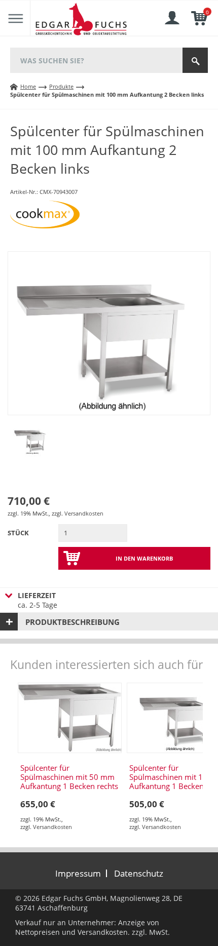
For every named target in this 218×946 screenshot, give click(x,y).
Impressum (78, 873)
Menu (15, 18)
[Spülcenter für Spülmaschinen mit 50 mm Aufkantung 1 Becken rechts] (70, 718)
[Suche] (195, 60)
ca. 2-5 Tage (37, 600)
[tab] (109, 621)
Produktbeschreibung (72, 622)
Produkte (61, 86)
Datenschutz (138, 873)
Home (28, 86)
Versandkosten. (104, 932)
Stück (18, 532)
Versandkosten (83, 513)
